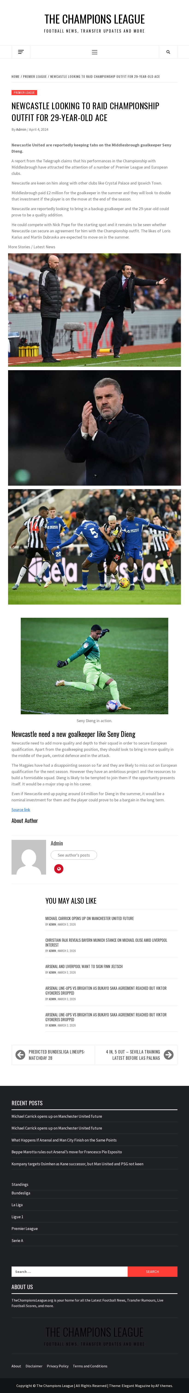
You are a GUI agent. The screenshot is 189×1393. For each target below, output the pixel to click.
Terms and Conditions (90, 1366)
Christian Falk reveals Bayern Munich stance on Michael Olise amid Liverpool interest (106, 942)
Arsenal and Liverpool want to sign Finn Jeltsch (84, 966)
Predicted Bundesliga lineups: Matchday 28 (57, 1055)
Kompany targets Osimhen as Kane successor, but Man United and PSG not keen (77, 1163)
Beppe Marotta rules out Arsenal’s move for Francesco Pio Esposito (67, 1151)
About (16, 1366)
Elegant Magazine (136, 1385)
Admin (21, 129)
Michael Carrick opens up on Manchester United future (89, 918)
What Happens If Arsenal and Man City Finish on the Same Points (64, 1140)
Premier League (24, 92)
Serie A (17, 1240)
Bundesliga (21, 1193)
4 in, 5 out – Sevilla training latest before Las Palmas (133, 1055)
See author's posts (74, 855)
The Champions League (94, 19)
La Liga (17, 1204)
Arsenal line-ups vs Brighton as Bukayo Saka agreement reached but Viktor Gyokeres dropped (106, 990)
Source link (21, 809)
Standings (20, 1184)
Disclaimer (34, 1366)
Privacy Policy (57, 1366)
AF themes (163, 1385)
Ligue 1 (17, 1216)
